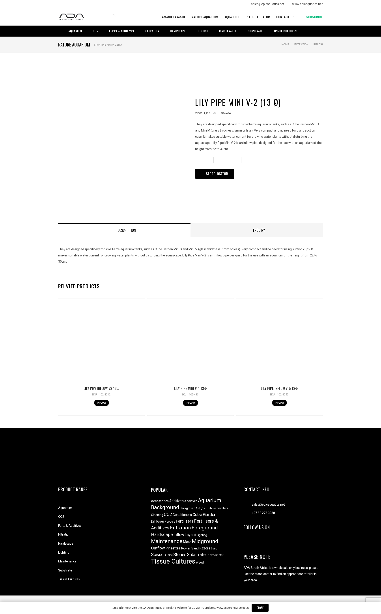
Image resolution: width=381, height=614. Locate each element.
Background (165, 507)
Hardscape (65, 543)
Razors (204, 548)
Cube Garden (204, 514)
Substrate (65, 570)
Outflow (158, 548)
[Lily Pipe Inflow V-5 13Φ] (279, 342)
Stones (179, 554)
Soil (170, 555)
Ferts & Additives (70, 525)
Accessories (160, 501)
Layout (190, 535)
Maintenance (67, 561)
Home (285, 44)
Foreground (205, 528)
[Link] (71, 17)
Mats (187, 542)
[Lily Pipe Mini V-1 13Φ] (190, 342)
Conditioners (182, 515)
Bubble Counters (217, 508)
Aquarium (65, 508)
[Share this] (209, 160)
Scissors (159, 554)
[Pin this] (236, 160)
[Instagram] (313, 31)
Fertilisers (184, 521)
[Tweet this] (218, 160)
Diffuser (157, 521)
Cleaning (157, 515)
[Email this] (199, 160)
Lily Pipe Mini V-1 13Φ (190, 388)
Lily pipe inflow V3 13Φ (102, 388)
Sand (214, 548)
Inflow (318, 44)
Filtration (301, 44)
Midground (205, 541)
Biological (201, 508)
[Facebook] (307, 31)
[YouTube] (320, 31)
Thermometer (214, 555)
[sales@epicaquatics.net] (248, 504)
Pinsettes (173, 548)
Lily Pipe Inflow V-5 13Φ (279, 388)
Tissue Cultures (69, 579)
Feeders (170, 521)
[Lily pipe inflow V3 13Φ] (101, 342)
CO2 (61, 516)
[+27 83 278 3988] (248, 513)
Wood (200, 562)
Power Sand (190, 548)
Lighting (63, 552)
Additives (176, 501)
